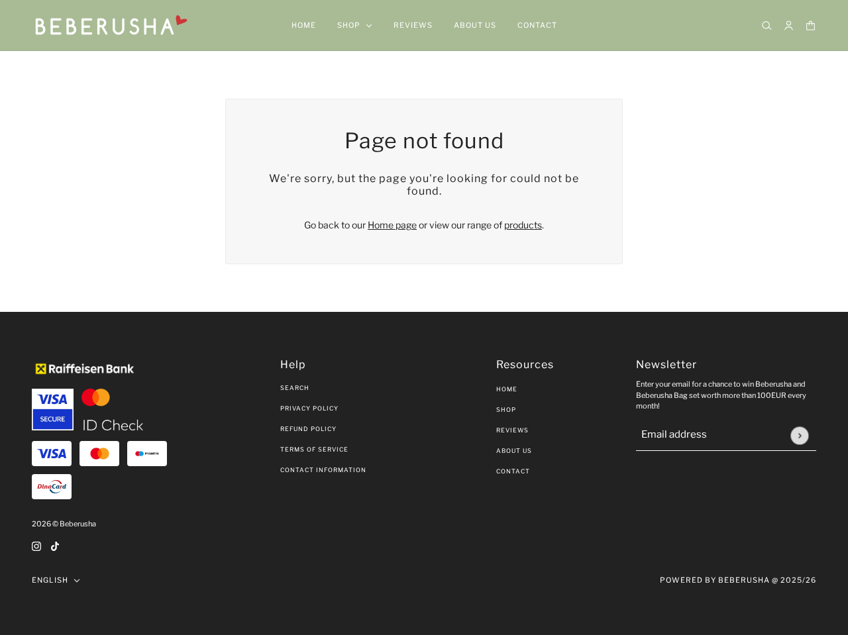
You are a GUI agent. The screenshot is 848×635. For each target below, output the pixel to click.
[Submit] (799, 435)
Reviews (512, 430)
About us (514, 450)
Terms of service (314, 449)
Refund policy (308, 428)
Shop (506, 409)
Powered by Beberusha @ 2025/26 (738, 580)
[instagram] (36, 545)
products (523, 224)
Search (294, 387)
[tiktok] (55, 545)
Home (506, 389)
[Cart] (810, 25)
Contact (513, 471)
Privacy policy (309, 408)
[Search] (766, 25)
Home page (392, 224)
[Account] (788, 25)
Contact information (323, 469)
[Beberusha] (112, 25)
